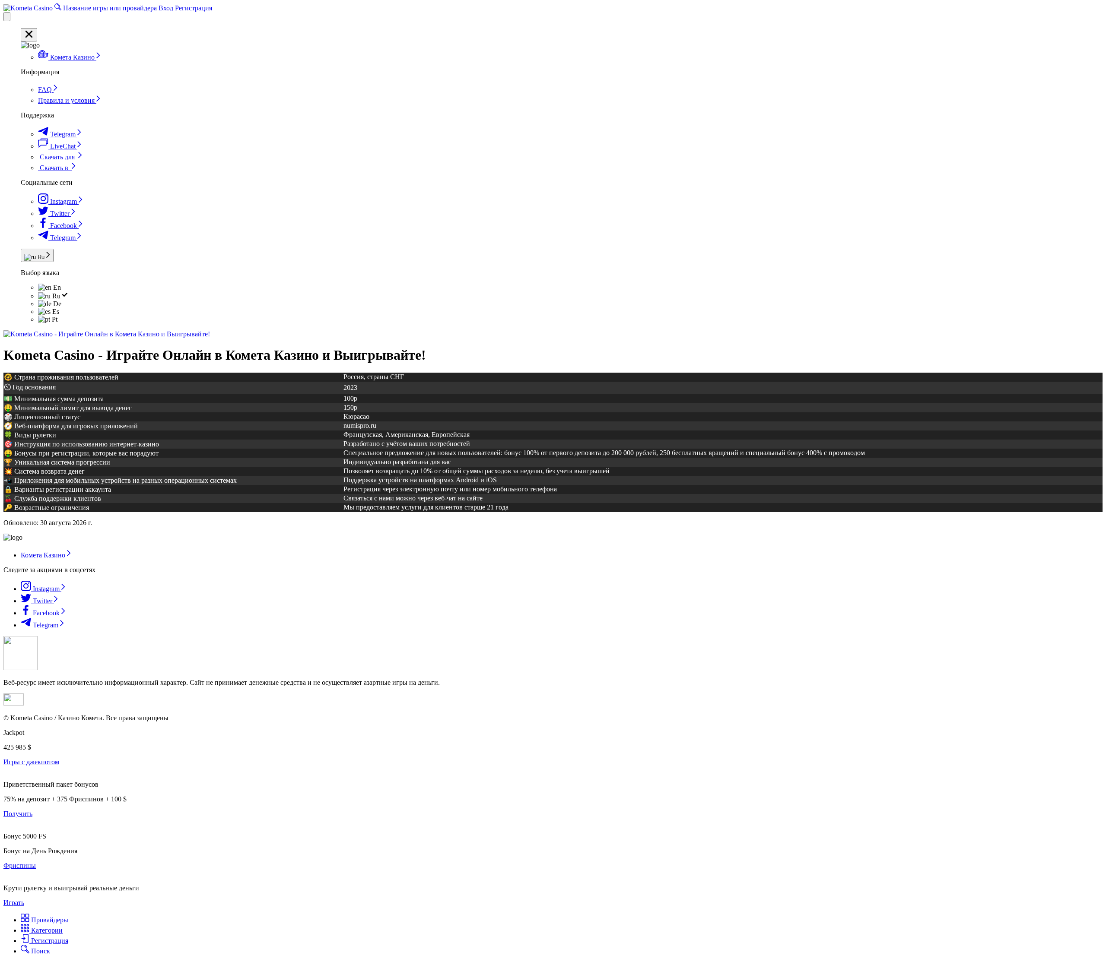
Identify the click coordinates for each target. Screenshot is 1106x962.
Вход (167, 8)
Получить (17, 813)
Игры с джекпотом (31, 762)
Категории (46, 930)
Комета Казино (44, 555)
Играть (13, 902)
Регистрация (193, 8)
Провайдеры (48, 920)
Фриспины (19, 865)
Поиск (39, 951)
